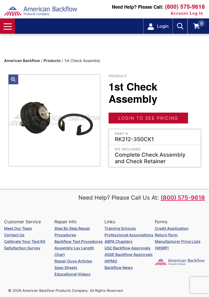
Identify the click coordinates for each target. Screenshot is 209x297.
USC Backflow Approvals (127, 248)
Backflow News (118, 267)
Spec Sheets (65, 267)
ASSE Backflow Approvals (128, 254)
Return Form (166, 235)
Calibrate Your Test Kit (24, 241)
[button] (13, 79)
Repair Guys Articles (73, 261)
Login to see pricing (148, 118)
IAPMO (110, 261)
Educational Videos (72, 274)
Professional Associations (128, 235)
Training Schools (120, 228)
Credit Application (172, 228)
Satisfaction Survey (22, 248)
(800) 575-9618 (185, 6)
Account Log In (187, 13)
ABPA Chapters (118, 241)
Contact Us (14, 235)
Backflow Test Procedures (78, 241)
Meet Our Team (18, 228)
